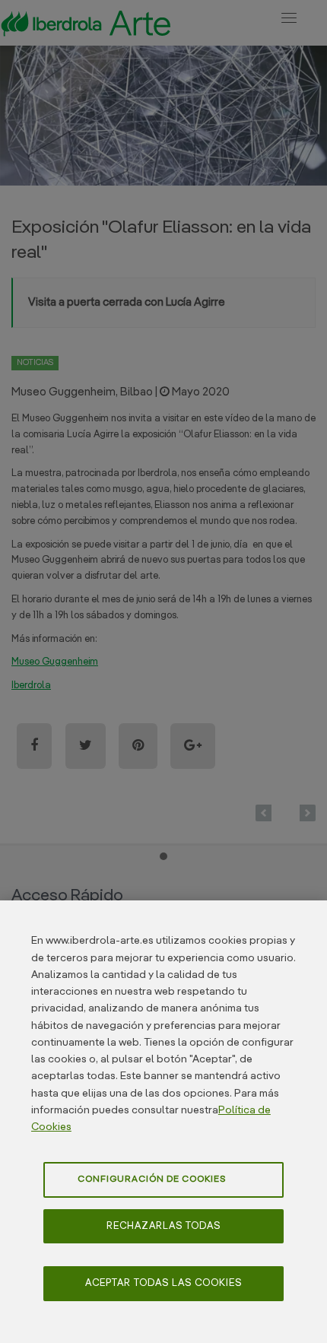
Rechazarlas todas (163, 1226)
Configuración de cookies (152, 1179)
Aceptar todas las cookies (163, 1283)
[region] (163, 1121)
